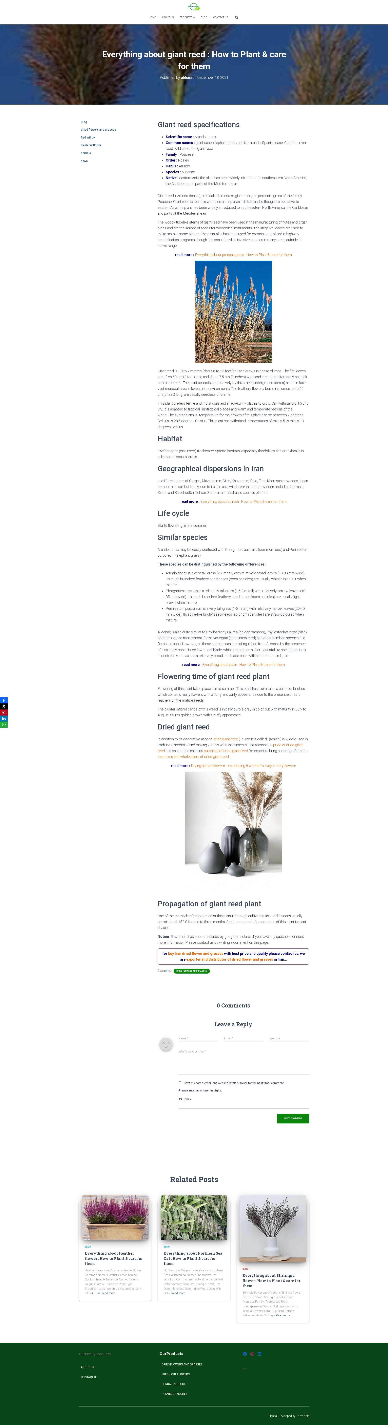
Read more (108, 1293)
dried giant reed (225, 739)
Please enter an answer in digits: (200, 1090)
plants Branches (175, 1394)
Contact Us (220, 17)
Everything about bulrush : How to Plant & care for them (243, 501)
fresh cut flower (91, 145)
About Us (87, 1367)
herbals (86, 153)
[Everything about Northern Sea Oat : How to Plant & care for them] (194, 1217)
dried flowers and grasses (98, 129)
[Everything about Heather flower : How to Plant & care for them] (115, 1217)
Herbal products (174, 1384)
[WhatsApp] (4, 725)
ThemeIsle (302, 1416)
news (84, 161)
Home (152, 17)
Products (186, 17)
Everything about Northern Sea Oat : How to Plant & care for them (193, 1258)
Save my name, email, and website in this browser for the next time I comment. (234, 1083)
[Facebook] (4, 700)
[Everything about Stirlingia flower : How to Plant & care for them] (272, 1228)
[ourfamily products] (194, 7)
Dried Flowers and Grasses (182, 1364)
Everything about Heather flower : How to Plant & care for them (114, 1258)
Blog (204, 17)
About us (168, 17)
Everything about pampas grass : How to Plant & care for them (243, 255)
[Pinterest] (4, 712)
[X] (4, 706)
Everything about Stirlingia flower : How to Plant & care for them (271, 1280)
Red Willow (88, 137)
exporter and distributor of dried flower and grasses (230, 959)
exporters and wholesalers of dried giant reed (194, 756)
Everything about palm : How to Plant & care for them (243, 664)
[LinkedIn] (4, 719)
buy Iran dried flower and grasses (195, 953)
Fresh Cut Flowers (176, 1374)
